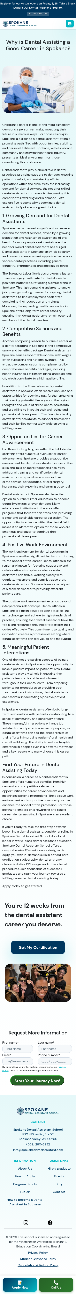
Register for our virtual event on (38, 5)
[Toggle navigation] (70, 23)
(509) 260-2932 (38, 1144)
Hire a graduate (59, 1168)
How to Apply (25, 1176)
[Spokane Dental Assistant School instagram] (26, 1222)
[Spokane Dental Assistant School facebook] (50, 1222)
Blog (59, 1184)
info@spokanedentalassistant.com (38, 1150)
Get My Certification (38, 947)
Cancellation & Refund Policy (38, 1265)
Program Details (25, 1184)
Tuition (25, 1192)
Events (59, 1176)
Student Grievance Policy (38, 1259)
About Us (25, 1168)
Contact (59, 1192)
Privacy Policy (38, 1253)
